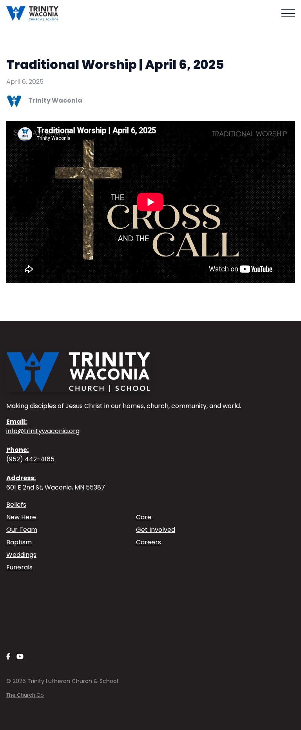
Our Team (21, 529)
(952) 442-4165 (30, 454)
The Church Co (25, 695)
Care (143, 517)
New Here (21, 517)
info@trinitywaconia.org (43, 426)
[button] (288, 13)
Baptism (19, 542)
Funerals (19, 567)
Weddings (21, 554)
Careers (148, 542)
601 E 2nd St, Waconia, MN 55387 (55, 482)
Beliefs (16, 504)
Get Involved (155, 529)
